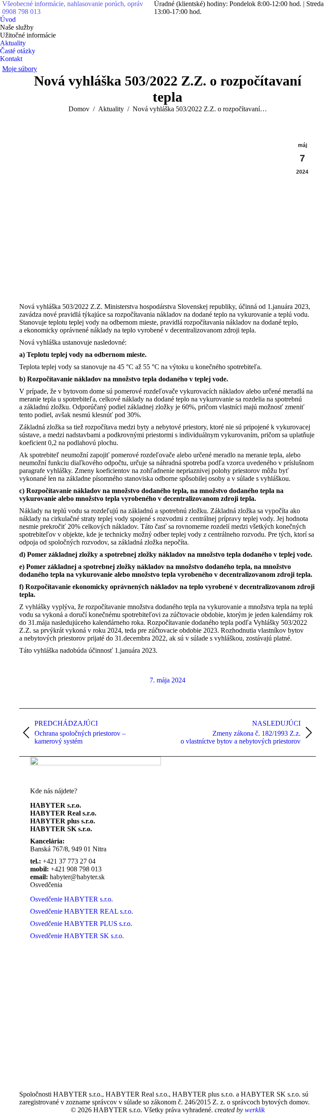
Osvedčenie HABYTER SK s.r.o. (77, 935)
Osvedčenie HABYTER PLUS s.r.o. (81, 923)
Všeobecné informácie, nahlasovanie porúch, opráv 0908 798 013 (72, 7)
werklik (255, 1110)
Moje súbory (19, 68)
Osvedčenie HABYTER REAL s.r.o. (81, 911)
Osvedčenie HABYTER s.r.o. (71, 899)
